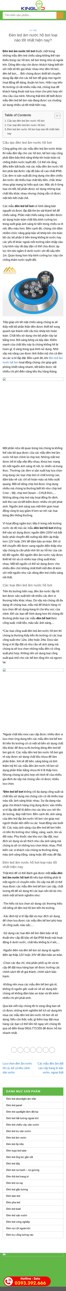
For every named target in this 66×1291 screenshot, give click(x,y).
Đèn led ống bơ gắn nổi (19, 1157)
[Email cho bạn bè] (33, 1050)
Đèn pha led (13, 1202)
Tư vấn (33, 30)
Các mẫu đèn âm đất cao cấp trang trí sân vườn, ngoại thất (50, 1068)
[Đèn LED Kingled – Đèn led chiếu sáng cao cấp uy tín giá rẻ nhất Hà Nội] (33, 5)
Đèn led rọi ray (14, 1182)
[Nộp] (59, 15)
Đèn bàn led (13, 1195)
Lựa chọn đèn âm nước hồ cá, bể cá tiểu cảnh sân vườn (17, 1068)
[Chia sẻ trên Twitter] (27, 1050)
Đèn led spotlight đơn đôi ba (22, 1111)
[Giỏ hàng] (61, 5)
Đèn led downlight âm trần (21, 1098)
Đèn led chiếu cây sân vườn (22, 1124)
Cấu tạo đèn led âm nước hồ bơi (26, 120)
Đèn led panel (14, 1105)
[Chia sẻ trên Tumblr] (52, 1050)
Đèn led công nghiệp (18, 1221)
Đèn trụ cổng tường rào (19, 1234)
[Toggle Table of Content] (56, 116)
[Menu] (5, 5)
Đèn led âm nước (16, 1137)
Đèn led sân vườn (16, 1215)
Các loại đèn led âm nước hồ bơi (26, 125)
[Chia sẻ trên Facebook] (20, 1050)
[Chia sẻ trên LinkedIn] (46, 1050)
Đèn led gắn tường (17, 1189)
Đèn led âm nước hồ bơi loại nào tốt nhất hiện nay (33, 131)
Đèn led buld (13, 1208)
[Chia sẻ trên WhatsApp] (14, 1050)
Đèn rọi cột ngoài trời (18, 1228)
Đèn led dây (13, 1163)
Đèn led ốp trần (15, 1144)
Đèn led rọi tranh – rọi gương (22, 1169)
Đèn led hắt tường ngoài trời (22, 1118)
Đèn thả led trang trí (17, 1176)
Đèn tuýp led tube (16, 1150)
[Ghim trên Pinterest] (39, 1050)
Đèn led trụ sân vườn (18, 1131)
